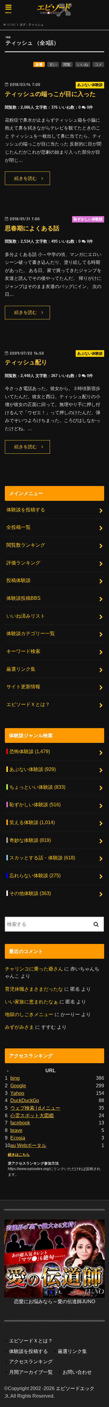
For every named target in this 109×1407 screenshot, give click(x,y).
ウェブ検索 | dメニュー (35, 1108)
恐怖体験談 (29, 751)
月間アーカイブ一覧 (31, 1372)
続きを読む (25, 178)
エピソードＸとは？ (28, 704)
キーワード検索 (23, 651)
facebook (20, 1122)
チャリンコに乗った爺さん (34, 968)
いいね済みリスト (25, 616)
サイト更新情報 (23, 686)
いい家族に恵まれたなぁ (31, 1001)
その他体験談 (30, 893)
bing (15, 1078)
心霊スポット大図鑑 (32, 1115)
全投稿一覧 (18, 527)
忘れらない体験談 (35, 875)
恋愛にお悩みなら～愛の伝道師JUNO (54, 1301)
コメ (98, 64)
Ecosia (17, 1137)
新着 (39, 64)
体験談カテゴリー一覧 (30, 633)
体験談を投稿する (25, 509)
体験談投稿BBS (23, 598)
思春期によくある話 (32, 228)
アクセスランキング (31, 1361)
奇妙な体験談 (30, 840)
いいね (82, 64)
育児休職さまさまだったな (34, 989)
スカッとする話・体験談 (42, 857)
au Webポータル (28, 1145)
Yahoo (17, 1093)
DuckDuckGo (24, 1100)
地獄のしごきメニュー (29, 1014)
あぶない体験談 (32, 769)
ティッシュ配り (26, 362)
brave (16, 1130)
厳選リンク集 (20, 669)
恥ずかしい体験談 (35, 804)
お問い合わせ (77, 1372)
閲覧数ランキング (25, 545)
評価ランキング (23, 562)
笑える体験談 (32, 822)
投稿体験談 (18, 580)
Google (18, 1085)
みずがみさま (19, 1027)
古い (53, 64)
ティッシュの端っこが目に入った (50, 94)
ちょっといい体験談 (37, 787)
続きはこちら (19, 1155)
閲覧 (67, 64)
